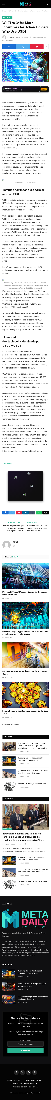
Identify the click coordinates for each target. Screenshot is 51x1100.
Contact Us (17, 1083)
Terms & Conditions (22, 1087)
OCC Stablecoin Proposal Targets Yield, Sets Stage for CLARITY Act (37, 528)
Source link (7, 464)
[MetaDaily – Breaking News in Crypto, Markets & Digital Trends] (25, 4)
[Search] (47, 4)
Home (4, 11)
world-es (7, 829)
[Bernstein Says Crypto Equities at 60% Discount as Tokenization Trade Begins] (25, 615)
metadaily (36, 1093)
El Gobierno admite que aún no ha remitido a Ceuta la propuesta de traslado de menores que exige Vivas (33, 745)
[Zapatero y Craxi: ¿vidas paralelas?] (9, 786)
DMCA (35, 1087)
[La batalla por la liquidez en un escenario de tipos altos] (25, 695)
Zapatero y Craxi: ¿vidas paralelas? (32, 784)
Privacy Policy (30, 1083)
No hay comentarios (39, 37)
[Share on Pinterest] (37, 46)
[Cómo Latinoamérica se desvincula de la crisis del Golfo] (25, 655)
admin (11, 37)
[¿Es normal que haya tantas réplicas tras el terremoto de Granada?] (9, 773)
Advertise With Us (33, 1080)
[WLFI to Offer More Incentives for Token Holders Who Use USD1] (25, 67)
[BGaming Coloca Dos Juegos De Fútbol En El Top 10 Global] (9, 761)
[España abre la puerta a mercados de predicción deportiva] (8, 999)
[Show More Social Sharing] (46, 46)
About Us (18, 1080)
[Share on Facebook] (9, 46)
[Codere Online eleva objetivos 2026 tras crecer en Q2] (8, 986)
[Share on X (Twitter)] (23, 46)
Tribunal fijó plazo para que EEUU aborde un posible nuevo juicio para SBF (13, 528)
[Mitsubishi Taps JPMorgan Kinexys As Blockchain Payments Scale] (25, 576)
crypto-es (7, 17)
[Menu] (3, 4)
